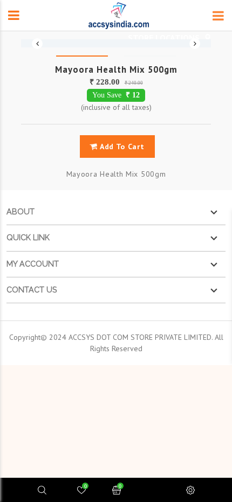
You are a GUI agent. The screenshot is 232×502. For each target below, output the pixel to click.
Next (194, 43)
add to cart (121, 146)
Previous (37, 43)
